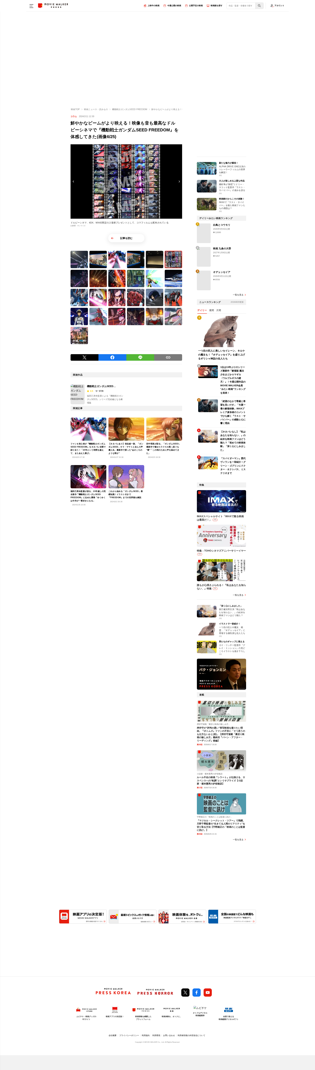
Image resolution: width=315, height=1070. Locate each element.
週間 (211, 310)
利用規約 (146, 1035)
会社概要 (112, 1035)
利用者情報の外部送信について (191, 1035)
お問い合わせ (169, 1035)
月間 (218, 310)
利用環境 (156, 1035)
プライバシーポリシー (129, 1035)
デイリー (202, 310)
